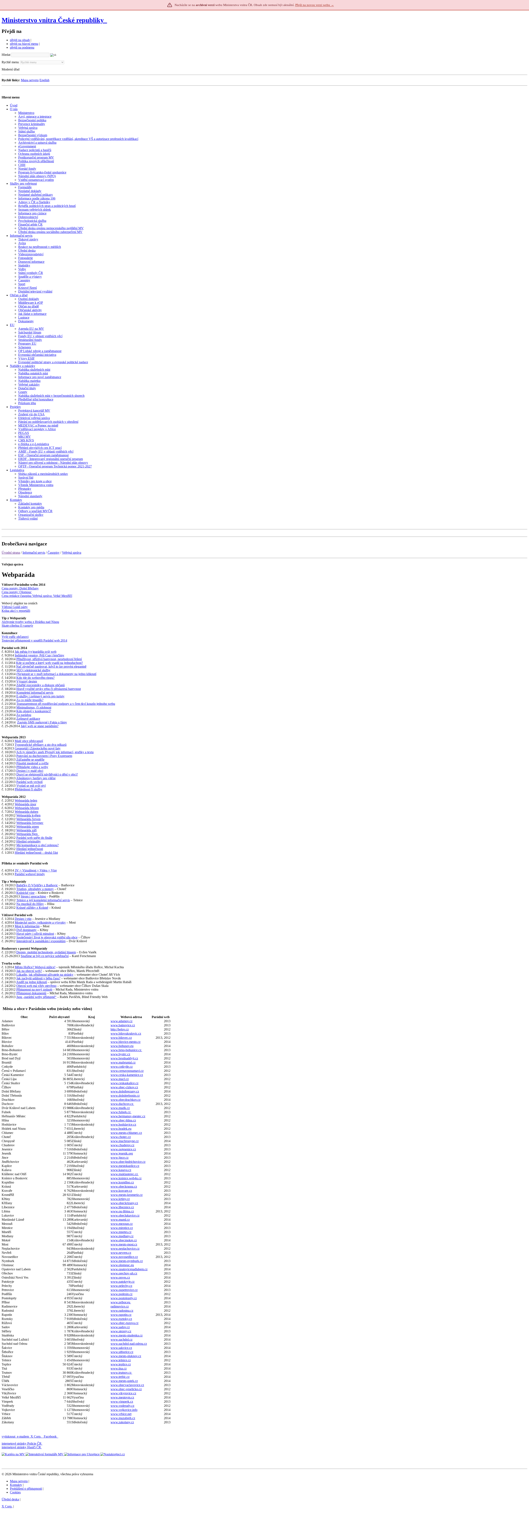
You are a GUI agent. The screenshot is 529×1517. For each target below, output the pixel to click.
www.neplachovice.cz (125, 1248)
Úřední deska (10, 1499)
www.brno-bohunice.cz (126, 1050)
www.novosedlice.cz (124, 1257)
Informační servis (34, 552)
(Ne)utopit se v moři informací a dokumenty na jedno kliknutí (56, 674)
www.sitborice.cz (122, 1352)
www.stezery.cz (121, 1331)
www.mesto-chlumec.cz (126, 1132)
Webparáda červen (28, 819)
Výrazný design (26, 681)
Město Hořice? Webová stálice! (35, 967)
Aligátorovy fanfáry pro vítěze (36, 778)
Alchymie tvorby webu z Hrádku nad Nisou (30, 622)
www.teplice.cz (121, 1364)
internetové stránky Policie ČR (22, 1443)
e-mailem (23, 1436)
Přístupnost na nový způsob (34, 989)
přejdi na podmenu (22, 47)
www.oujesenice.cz (123, 1149)
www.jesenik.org (122, 1153)
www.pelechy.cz (121, 1285)
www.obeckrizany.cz (124, 1203)
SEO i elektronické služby (33, 670)
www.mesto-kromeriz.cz (127, 1195)
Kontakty (16, 1485)
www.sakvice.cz (121, 1348)
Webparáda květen (28, 815)
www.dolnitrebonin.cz (125, 1095)
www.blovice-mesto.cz (126, 1042)
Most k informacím (27, 926)
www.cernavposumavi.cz (127, 1070)
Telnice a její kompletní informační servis (43, 900)
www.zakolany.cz (122, 1422)
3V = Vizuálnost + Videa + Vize (36, 870)
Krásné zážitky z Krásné (32, 907)
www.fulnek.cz (121, 1112)
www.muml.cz (120, 1219)
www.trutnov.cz (121, 1372)
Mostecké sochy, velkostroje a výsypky (40, 922)
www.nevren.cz (121, 1252)
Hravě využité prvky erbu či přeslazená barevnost (48, 689)
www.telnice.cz (121, 1360)
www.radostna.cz (122, 1310)
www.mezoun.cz (122, 1223)
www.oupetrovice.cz (124, 1290)
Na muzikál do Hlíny (30, 904)
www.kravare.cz (121, 1190)
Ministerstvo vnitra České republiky (53, 20)
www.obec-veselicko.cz (126, 1389)
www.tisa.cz (119, 1368)
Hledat (6, 54)
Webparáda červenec (29, 823)
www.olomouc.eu (122, 1265)
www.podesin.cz (121, 1294)
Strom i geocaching (33, 896)
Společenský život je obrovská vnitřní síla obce (46, 937)
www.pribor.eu (121, 1302)
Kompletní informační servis (34, 692)
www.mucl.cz (120, 1079)
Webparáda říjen (27, 834)
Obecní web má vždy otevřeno (36, 985)
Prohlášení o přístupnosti (26, 1488)
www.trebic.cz (120, 1376)
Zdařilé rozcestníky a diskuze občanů (40, 685)
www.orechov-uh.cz (124, 1273)
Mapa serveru (30, 80)
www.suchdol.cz (121, 1339)
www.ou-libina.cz (122, 1211)
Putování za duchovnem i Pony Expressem (44, 756)
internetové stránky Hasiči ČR (21, 1447)
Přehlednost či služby (28, 789)
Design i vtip (23, 918)
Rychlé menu (10, 62)
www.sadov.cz (120, 1327)
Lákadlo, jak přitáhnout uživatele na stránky (44, 974)
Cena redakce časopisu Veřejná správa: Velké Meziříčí (37, 596)
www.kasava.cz (121, 1170)
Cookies (15, 1492)
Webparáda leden (26, 800)
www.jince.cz (120, 1157)
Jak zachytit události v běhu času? (38, 978)
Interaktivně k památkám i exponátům (41, 941)
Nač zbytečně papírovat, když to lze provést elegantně (51, 666)
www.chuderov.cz (122, 1145)
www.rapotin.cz (121, 1314)
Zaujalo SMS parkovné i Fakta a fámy (42, 722)
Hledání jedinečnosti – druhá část (36, 852)
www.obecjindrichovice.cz (128, 1161)
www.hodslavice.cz (123, 1124)
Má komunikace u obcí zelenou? (37, 845)
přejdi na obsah (20, 40)
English (44, 80)
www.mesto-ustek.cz (124, 1381)
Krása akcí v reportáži (16, 610)
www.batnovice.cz (123, 1025)
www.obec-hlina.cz (123, 1120)
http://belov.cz (120, 1029)
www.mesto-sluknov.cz (126, 1356)
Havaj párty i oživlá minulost (35, 933)
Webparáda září (26, 830)
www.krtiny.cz (120, 1199)
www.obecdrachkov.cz (126, 1099)
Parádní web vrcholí (29, 782)
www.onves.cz (120, 1277)
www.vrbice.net (121, 1414)
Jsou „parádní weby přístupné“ (36, 997)
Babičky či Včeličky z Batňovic (37, 885)
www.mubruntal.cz (123, 1062)
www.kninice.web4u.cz (126, 1178)
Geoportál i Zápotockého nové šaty (38, 748)
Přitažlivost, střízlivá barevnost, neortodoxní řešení (49, 659)
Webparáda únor (25, 804)
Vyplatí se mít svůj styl (31, 785)
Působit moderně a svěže (32, 763)
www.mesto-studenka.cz (127, 1335)
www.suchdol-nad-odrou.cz (129, 1343)
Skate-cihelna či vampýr (17, 625)
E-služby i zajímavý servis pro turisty (40, 696)
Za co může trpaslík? (29, 700)
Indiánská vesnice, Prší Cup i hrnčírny (39, 655)
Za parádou (23, 715)
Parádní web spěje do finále (34, 837)
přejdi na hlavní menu (24, 43)
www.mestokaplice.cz (125, 1166)
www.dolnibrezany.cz (125, 1091)
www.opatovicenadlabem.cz (129, 1269)
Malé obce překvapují (29, 741)
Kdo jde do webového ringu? (35, 677)
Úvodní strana (11, 552)
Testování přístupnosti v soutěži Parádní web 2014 (34, 640)
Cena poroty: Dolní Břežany (20, 588)
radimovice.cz (120, 1306)
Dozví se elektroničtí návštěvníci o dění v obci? (47, 774)
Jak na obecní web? (29, 971)
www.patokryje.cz (123, 1281)
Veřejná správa (71, 552)
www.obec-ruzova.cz (124, 1323)
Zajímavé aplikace (28, 718)
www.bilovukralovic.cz (126, 1033)
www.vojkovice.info (124, 1410)
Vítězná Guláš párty (15, 607)
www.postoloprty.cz (124, 1298)
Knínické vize (25, 892)
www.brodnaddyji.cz (124, 1058)
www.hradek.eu (121, 1128)
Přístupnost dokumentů (31, 993)
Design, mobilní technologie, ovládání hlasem (46, 952)
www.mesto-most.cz (124, 1244)
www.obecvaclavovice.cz (127, 1385)
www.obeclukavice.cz (125, 1215)
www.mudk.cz (120, 1108)
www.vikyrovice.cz (123, 1393)
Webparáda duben (26, 811)
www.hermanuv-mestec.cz (128, 1116)
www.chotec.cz (121, 1137)
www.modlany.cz (122, 1236)
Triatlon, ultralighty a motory (35, 889)
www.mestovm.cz (122, 1397)
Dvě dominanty (26, 930)
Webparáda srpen (27, 826)
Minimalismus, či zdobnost (33, 707)
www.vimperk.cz (122, 1401)
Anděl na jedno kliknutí (31, 982)
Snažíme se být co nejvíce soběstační (45, 956)
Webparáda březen (27, 808)
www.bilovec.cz (121, 1037)
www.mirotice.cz (122, 1228)
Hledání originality (28, 841)
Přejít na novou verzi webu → (314, 5)
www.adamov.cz (121, 1021)
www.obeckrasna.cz (124, 1186)
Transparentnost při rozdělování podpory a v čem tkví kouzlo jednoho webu (65, 703)
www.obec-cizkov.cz (124, 1087)
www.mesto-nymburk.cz (127, 1261)
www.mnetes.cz (121, 1232)
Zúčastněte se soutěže (30, 759)
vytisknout (8, 1436)
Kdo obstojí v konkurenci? (33, 711)
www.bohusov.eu (122, 1046)
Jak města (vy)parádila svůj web (35, 651)
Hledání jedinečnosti (29, 849)
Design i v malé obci (29, 770)
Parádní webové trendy (30, 874)
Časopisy (54, 552)
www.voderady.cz (122, 1405)
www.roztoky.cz (121, 1319)
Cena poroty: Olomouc (17, 592)
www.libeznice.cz (122, 1207)
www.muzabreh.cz (123, 1418)
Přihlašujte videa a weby (32, 767)
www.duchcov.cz (122, 1104)
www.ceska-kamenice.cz (127, 1075)
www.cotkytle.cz (122, 1066)
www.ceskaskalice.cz (124, 1083)
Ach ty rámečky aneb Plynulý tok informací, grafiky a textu (55, 752)
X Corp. (36, 1436)
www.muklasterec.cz (125, 1174)
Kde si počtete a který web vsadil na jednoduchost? (49, 663)
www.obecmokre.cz (124, 1240)
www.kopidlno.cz (122, 1182)
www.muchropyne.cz (125, 1141)
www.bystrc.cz (120, 1054)
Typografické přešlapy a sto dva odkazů (41, 744)
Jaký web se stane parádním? (39, 726)
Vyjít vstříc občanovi (15, 636)
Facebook (50, 1436)
